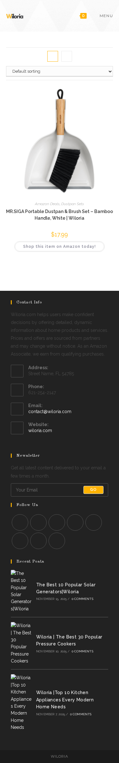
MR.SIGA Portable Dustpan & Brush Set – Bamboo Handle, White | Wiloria (59, 215)
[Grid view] (52, 56)
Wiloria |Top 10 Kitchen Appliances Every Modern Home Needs (65, 699)
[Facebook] (38, 522)
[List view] (66, 56)
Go (93, 490)
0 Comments (82, 599)
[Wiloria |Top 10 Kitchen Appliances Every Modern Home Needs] (21, 702)
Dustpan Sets (72, 204)
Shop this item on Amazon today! (59, 246)
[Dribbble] (20, 541)
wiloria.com (40, 430)
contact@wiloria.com (49, 411)
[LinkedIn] (75, 522)
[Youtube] (38, 541)
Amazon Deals (47, 204)
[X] (20, 522)
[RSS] (57, 541)
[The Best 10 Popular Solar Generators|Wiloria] (21, 591)
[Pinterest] (93, 522)
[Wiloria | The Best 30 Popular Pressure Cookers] (21, 643)
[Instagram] (57, 522)
